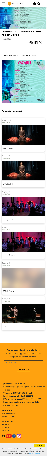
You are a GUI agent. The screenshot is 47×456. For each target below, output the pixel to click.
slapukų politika (34, 453)
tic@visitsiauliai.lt (8, 413)
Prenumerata (23, 369)
